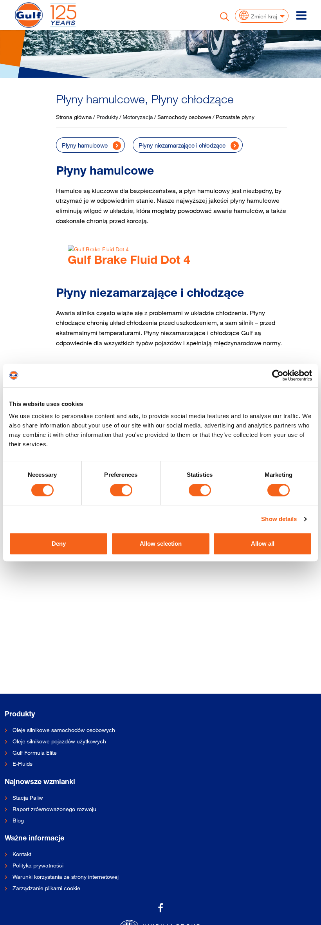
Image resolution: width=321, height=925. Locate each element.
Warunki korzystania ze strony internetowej (66, 877)
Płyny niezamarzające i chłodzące (182, 145)
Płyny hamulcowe (85, 145)
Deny (59, 543)
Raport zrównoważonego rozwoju (54, 809)
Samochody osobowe (184, 117)
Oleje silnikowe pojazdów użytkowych (59, 741)
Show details (279, 519)
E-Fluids (22, 764)
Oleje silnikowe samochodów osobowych (64, 730)
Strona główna (74, 117)
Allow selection (161, 543)
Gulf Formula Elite (35, 753)
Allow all (262, 543)
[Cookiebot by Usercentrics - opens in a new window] (277, 375)
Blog (18, 820)
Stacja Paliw (28, 798)
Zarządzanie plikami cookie (46, 888)
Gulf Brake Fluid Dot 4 (129, 261)
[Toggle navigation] (301, 15)
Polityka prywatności (38, 865)
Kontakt (22, 854)
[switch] (121, 490)
